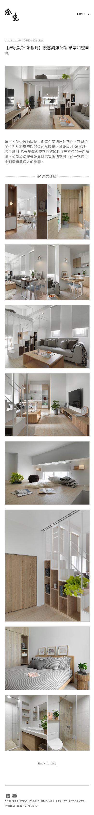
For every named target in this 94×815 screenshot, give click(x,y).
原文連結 (49, 176)
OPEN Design (34, 40)
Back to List (47, 763)
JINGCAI (31, 805)
